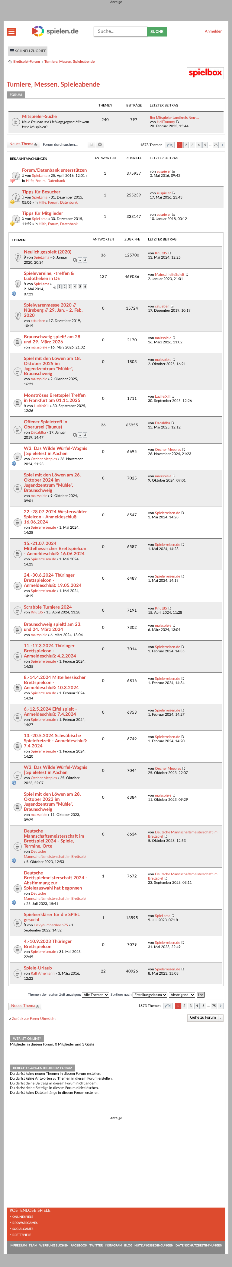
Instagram (113, 1245)
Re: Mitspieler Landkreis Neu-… (174, 117)
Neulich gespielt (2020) (47, 252)
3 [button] (192, 145)
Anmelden (213, 31)
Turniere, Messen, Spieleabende (69, 61)
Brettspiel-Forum (26, 61)
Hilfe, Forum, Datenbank (45, 181)
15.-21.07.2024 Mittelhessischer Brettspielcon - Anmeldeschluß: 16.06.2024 (55, 548)
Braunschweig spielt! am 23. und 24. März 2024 (53, 627)
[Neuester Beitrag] (177, 122)
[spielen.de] (55, 35)
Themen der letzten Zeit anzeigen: (55, 994)
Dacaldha (38, 432)
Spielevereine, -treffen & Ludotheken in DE (49, 276)
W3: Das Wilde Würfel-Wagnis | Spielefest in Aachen (55, 451)
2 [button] (186, 145)
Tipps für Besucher (41, 192)
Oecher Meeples (44, 459)
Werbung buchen (54, 1245)
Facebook (79, 1245)
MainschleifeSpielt (169, 274)
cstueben (38, 321)
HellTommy (166, 122)
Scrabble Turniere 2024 (48, 607)
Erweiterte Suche (100, 144)
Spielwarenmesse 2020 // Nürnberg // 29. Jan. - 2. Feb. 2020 (53, 310)
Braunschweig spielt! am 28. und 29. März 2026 (53, 339)
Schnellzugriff (30, 51)
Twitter (96, 1245)
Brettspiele (21, 1235)
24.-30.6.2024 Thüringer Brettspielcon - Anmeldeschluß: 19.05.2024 (53, 580)
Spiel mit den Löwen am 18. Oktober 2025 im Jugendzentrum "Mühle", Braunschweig (52, 366)
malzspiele (39, 347)
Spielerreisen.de (43, 527)
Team (33, 1245)
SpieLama (39, 175)
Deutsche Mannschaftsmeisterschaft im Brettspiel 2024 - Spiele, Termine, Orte (54, 839)
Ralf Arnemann (43, 973)
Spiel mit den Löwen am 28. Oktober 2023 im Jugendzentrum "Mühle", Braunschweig (52, 802)
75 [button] (216, 145)
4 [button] (199, 145)
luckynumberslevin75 (51, 925)
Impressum (18, 1245)
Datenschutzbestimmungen (199, 1245)
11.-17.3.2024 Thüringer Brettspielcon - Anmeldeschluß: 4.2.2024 (50, 651)
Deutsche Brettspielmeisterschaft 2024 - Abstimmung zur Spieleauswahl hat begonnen (55, 881)
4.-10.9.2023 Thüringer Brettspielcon (48, 944)
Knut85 (161, 253)
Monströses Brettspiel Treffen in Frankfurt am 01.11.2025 (54, 398)
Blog (128, 1245)
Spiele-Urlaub (38, 968)
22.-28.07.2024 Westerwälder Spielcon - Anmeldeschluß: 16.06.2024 (55, 517)
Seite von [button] (170, 145)
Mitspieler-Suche (39, 116)
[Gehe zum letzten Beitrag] (173, 171)
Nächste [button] (222, 145)
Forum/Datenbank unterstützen (54, 170)
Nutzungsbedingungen (153, 1245)
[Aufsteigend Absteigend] (182, 994)
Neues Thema (21, 144)
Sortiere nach (122, 994)
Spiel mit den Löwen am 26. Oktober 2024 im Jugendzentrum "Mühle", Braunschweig (52, 483)
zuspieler (164, 171)
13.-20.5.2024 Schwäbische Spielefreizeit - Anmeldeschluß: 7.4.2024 (55, 741)
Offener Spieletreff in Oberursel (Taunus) (45, 424)
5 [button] (205, 145)
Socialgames (22, 1228)
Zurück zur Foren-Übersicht (34, 1018)
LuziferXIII (41, 406)
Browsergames (24, 1222)
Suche (156, 32)
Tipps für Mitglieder (42, 213)
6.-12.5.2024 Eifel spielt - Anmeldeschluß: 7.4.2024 (50, 712)
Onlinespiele (22, 1216)
